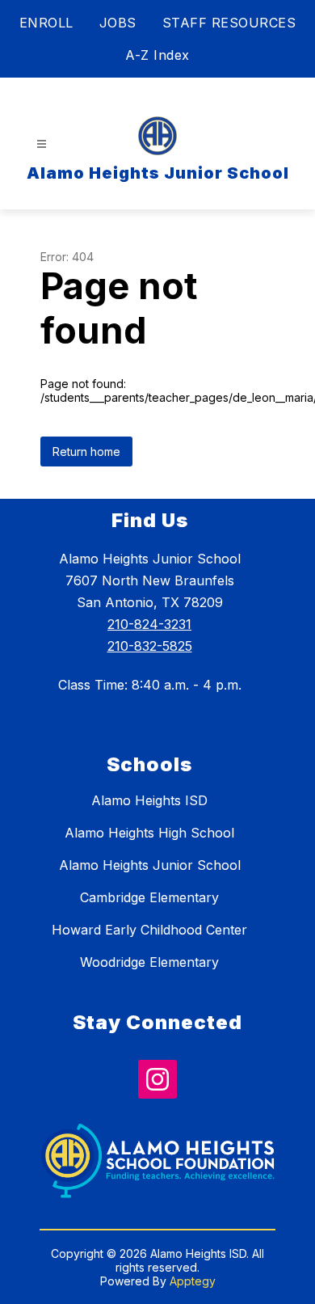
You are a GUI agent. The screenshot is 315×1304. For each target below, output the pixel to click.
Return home (86, 451)
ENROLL (46, 23)
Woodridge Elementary (149, 962)
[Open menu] (41, 144)
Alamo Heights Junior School (150, 865)
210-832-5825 (149, 646)
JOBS (117, 23)
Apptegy (193, 1281)
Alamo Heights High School (149, 833)
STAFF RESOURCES (229, 23)
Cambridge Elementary (149, 897)
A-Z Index (157, 55)
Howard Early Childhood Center (149, 930)
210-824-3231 (149, 624)
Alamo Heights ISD (149, 800)
